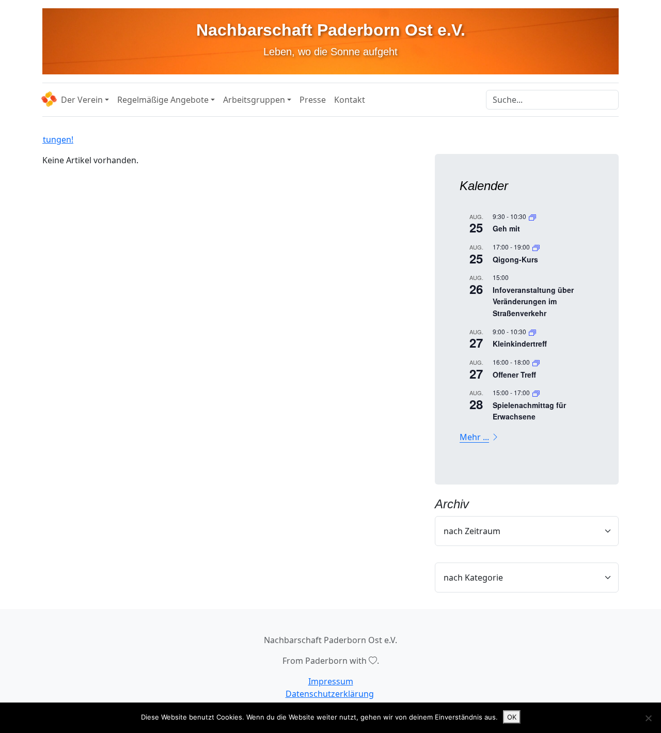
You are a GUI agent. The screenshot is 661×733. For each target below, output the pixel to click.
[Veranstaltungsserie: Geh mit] (532, 216)
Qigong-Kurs (515, 259)
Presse (313, 99)
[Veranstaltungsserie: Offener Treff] (536, 361)
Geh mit (506, 228)
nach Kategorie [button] (473, 577)
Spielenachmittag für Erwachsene (529, 411)
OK (511, 717)
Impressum (330, 681)
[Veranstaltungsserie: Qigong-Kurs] (536, 246)
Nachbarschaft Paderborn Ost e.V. (330, 30)
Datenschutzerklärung (330, 693)
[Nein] (648, 718)
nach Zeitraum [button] (472, 531)
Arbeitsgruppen (254, 99)
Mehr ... (474, 437)
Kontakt (349, 99)
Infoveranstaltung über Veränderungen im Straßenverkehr (533, 301)
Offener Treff (514, 374)
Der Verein (82, 99)
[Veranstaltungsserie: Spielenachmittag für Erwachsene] (536, 392)
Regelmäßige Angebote (163, 99)
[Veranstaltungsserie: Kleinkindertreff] (532, 331)
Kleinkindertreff (520, 343)
